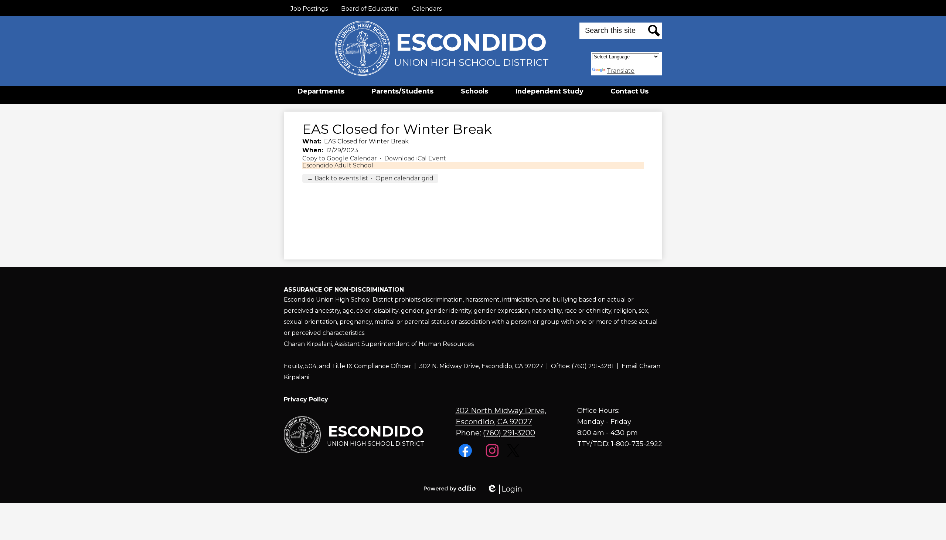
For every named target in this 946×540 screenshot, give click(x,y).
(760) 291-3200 (509, 432)
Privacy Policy (306, 399)
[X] (514, 455)
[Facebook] (466, 455)
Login (504, 489)
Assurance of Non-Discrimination (344, 289)
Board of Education (370, 8)
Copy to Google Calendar (339, 158)
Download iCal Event (415, 158)
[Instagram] (493, 455)
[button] (321, 91)
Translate (620, 70)
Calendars (427, 8)
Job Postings (309, 8)
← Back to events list (337, 178)
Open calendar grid (404, 178)
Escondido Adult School (337, 165)
